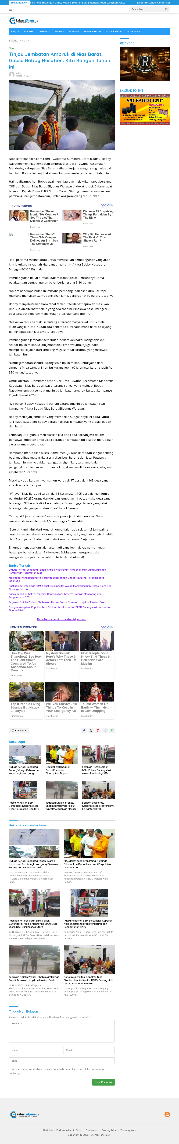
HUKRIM (28, 31)
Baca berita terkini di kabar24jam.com (61, 619)
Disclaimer (92, 1130)
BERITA (15, 31)
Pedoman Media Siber (69, 1130)
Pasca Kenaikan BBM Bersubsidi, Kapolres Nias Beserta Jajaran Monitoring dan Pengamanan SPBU (55, 595)
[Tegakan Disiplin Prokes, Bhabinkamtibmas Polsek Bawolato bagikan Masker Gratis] (62, 790)
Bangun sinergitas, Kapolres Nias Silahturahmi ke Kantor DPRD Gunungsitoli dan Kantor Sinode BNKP (60, 609)
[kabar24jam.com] (24, 20)
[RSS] (167, 1115)
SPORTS (59, 31)
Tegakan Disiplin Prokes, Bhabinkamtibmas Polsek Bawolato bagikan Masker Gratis (57, 602)
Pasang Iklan (109, 1130)
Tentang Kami (128, 1130)
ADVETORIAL (134, 31)
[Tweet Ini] (91, 730)
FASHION (74, 31)
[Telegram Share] (105, 730)
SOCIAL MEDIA (114, 31)
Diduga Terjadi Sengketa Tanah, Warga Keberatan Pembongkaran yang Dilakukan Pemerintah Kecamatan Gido (57, 571)
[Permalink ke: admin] (12, 74)
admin (19, 73)
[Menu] (11, 9)
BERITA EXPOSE (92, 31)
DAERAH (42, 31)
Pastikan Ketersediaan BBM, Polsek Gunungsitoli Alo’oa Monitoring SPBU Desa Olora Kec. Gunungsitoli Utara (60, 587)
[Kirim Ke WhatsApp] (112, 730)
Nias (11, 48)
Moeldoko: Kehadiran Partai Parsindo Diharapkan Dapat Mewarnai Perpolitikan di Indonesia (56, 579)
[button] (166, 9)
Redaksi (48, 1130)
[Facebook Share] (84, 730)
